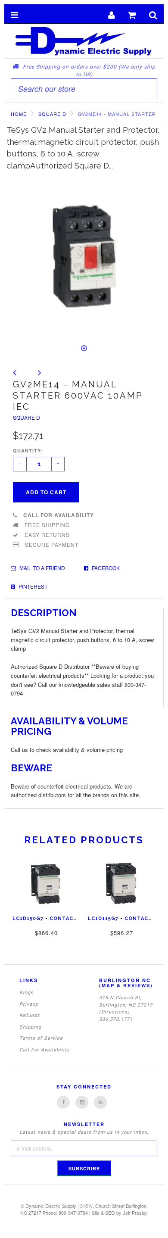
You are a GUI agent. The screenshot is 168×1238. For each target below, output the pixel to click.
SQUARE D (52, 113)
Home (19, 113)
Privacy (28, 1004)
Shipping (30, 1027)
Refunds (29, 1015)
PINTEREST (32, 586)
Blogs (26, 992)
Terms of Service (41, 1038)
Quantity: (28, 450)
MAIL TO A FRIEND (41, 567)
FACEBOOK (105, 567)
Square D (26, 417)
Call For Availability (44, 1050)
